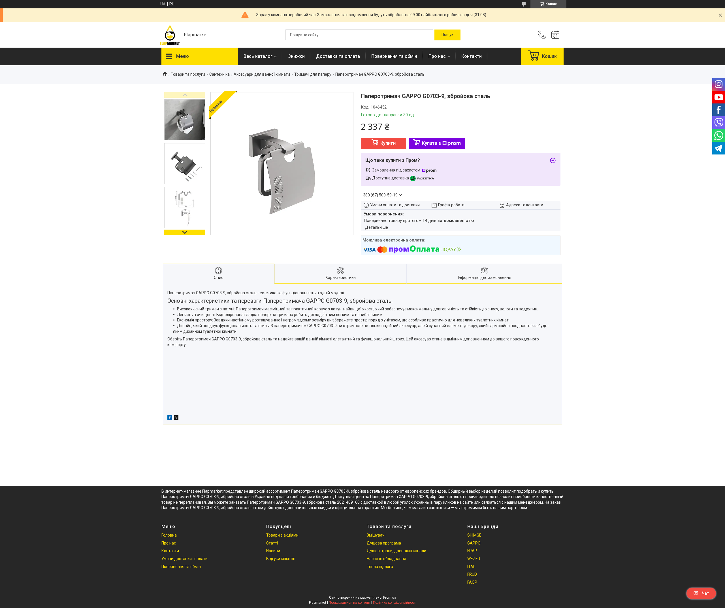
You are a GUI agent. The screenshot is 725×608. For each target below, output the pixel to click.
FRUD (472, 574)
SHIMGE (474, 535)
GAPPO (474, 543)
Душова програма (384, 543)
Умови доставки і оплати (184, 558)
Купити (388, 143)
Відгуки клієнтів (280, 558)
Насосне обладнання (386, 558)
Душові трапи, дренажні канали (396, 550)
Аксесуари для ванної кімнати (262, 74)
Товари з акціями (282, 535)
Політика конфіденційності (394, 603)
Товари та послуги (188, 74)
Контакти (471, 56)
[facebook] (169, 418)
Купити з (431, 143)
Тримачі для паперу (312, 74)
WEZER (473, 558)
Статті (272, 543)
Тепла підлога (380, 566)
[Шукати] (447, 34)
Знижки (296, 56)
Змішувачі (376, 535)
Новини (273, 550)
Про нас (437, 56)
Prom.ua (389, 597)
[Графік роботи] (555, 35)
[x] (176, 418)
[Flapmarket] (170, 35)
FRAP (472, 550)
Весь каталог (258, 56)
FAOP (472, 582)
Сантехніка (219, 74)
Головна (169, 535)
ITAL (471, 566)
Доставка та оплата (338, 56)
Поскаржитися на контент (349, 603)
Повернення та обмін (394, 56)
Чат (705, 593)
